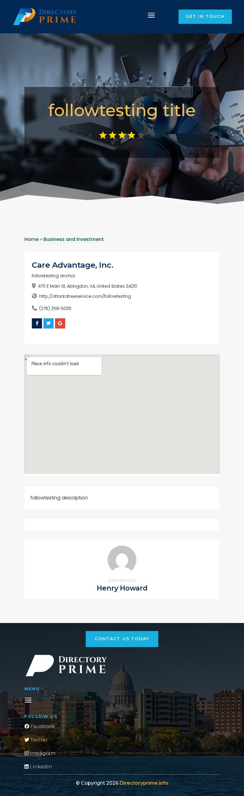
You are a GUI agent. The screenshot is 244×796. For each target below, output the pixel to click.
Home (31, 239)
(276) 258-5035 (55, 308)
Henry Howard (122, 588)
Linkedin (40, 766)
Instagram (42, 753)
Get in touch (205, 16)
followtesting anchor (53, 276)
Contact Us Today (122, 638)
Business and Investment (73, 239)
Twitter (38, 740)
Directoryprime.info (144, 783)
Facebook (42, 726)
